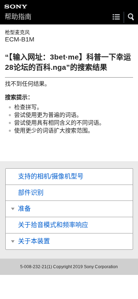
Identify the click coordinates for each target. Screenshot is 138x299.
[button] (131, 17)
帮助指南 (18, 17)
